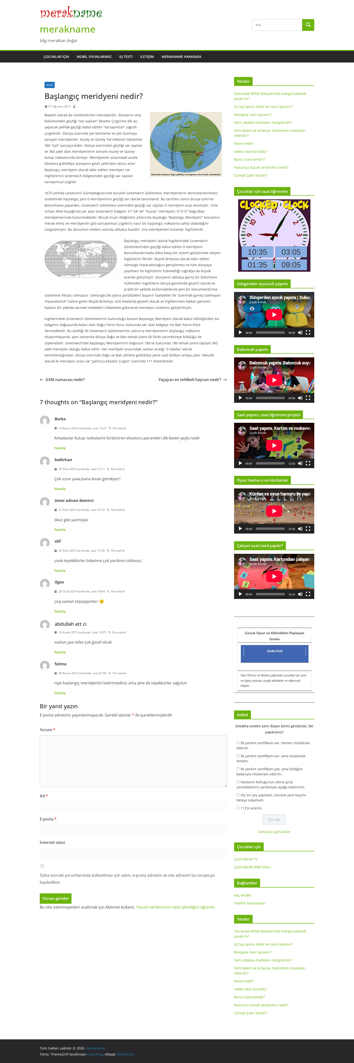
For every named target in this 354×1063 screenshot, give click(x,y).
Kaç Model (242, 895)
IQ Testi (125, 56)
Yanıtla (60, 448)
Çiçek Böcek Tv (245, 859)
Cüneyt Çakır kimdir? (250, 175)
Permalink (119, 428)
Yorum (47, 729)
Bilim (49, 85)
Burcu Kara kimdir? (249, 159)
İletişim (147, 56)
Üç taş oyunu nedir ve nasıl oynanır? (263, 106)
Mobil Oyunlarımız (94, 56)
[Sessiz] (300, 332)
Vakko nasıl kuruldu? (250, 151)
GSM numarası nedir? (65, 379)
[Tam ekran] (308, 332)
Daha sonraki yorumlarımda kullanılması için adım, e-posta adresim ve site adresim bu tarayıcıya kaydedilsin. (127, 879)
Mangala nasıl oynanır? (252, 114)
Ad (44, 796)
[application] (274, 314)
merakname (68, 28)
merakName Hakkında (181, 56)
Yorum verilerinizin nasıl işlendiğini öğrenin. (176, 907)
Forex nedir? (244, 143)
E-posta (48, 819)
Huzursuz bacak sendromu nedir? (261, 167)
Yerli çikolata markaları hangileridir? (263, 122)
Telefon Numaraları (250, 903)
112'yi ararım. (251, 808)
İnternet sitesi (52, 842)
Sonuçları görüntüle (274, 831)
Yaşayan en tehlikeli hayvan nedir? (189, 379)
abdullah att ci (70, 624)
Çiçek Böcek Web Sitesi (252, 867)
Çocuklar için (56, 56)
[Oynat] (240, 332)
